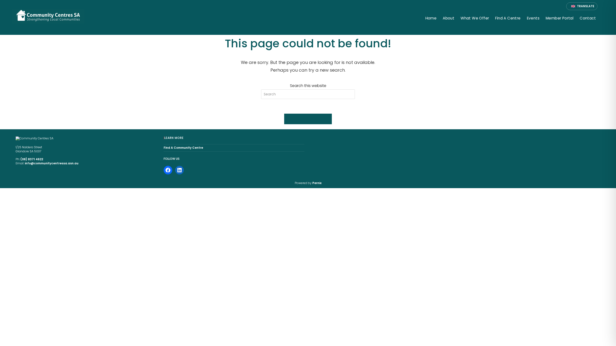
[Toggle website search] (603, 18)
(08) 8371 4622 (31, 159)
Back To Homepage (308, 119)
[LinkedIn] (179, 170)
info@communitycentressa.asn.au (51, 163)
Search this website (308, 85)
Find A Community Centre (183, 148)
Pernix (316, 183)
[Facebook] (168, 170)
